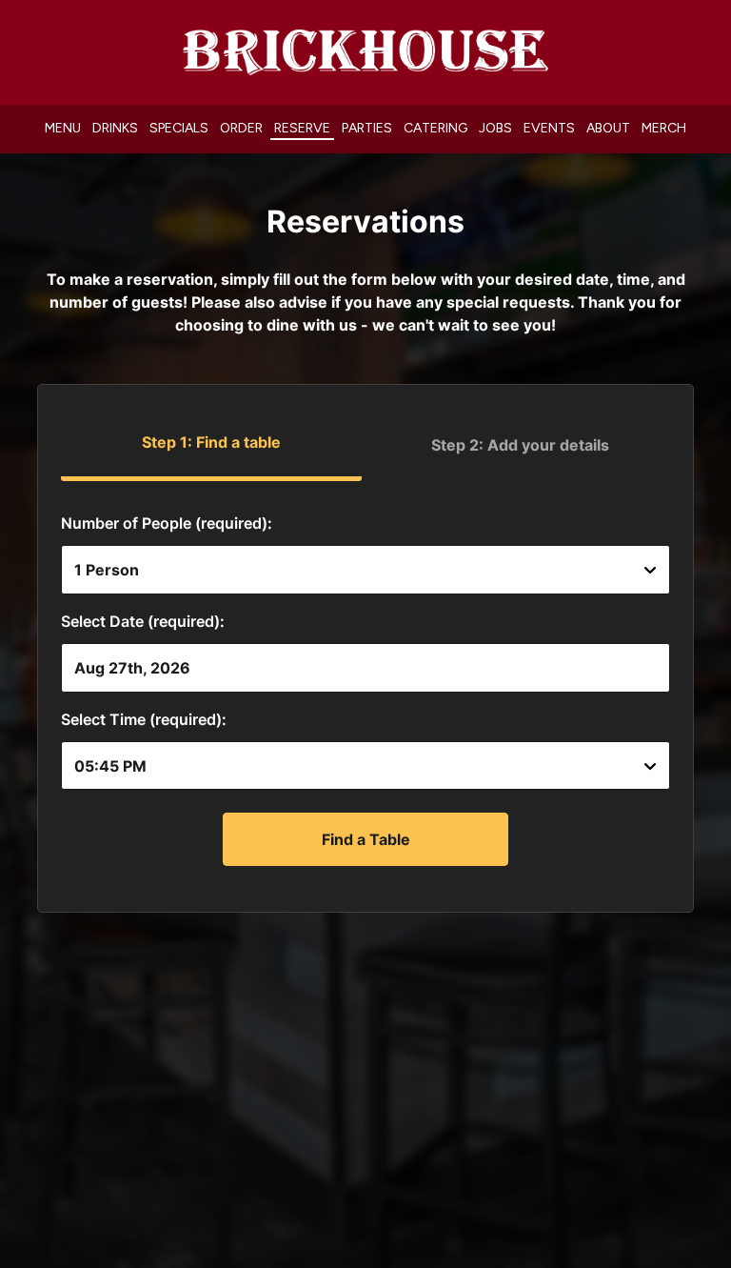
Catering (435, 128)
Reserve (302, 128)
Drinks (115, 128)
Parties (367, 128)
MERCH (664, 128)
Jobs (495, 128)
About (608, 128)
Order (241, 128)
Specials (178, 128)
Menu (63, 128)
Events (549, 128)
